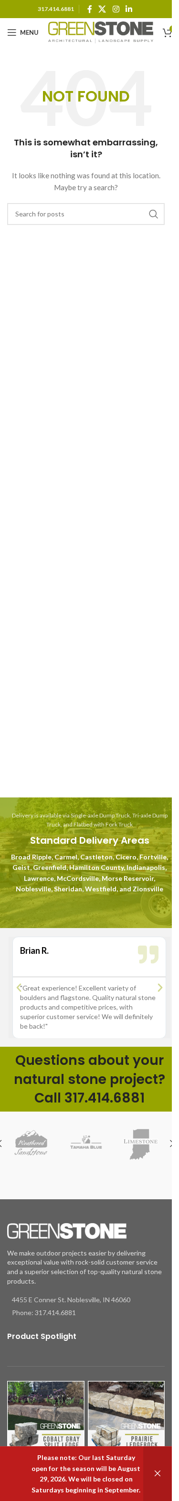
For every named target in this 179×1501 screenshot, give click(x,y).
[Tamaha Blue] (86, 1143)
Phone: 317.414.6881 (44, 1312)
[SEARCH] (154, 214)
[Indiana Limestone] (140, 1143)
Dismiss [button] (157, 1474)
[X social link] (102, 9)
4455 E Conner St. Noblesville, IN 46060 (71, 1300)
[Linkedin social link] (128, 9)
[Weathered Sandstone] (31, 1143)
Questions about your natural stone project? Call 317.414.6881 (89, 1079)
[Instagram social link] (115, 9)
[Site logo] (100, 32)
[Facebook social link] (89, 9)
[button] (18, 987)
